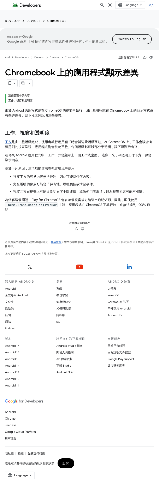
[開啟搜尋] (102, 4)
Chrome (10, 418)
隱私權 (60, 315)
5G (58, 322)
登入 (151, 5)
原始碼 (9, 308)
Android (10, 288)
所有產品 (11, 438)
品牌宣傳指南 (36, 453)
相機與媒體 (63, 308)
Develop (12, 21)
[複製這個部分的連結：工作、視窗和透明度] (54, 133)
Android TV (115, 315)
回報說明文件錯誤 (119, 352)
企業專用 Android (16, 295)
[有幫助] (145, 57)
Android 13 (12, 372)
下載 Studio (63, 365)
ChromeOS (56, 21)
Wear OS (113, 295)
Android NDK (64, 372)
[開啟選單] (6, 5)
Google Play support (121, 359)
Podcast (10, 328)
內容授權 (56, 242)
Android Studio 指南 (69, 346)
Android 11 (12, 385)
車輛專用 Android (119, 308)
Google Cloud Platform (20, 432)
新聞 (8, 315)
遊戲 (59, 288)
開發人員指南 (65, 352)
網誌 (8, 322)
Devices (33, 21)
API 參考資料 (64, 359)
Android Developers (17, 57)
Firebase (10, 425)
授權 (21, 453)
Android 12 (12, 379)
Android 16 (12, 352)
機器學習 (62, 295)
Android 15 (12, 359)
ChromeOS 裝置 (118, 302)
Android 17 (12, 346)
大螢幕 (112, 288)
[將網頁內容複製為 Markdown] (23, 83)
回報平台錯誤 (116, 346)
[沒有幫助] (151, 57)
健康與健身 (63, 302)
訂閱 (66, 463)
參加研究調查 (116, 365)
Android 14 (12, 365)
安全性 (9, 302)
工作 (8, 142)
